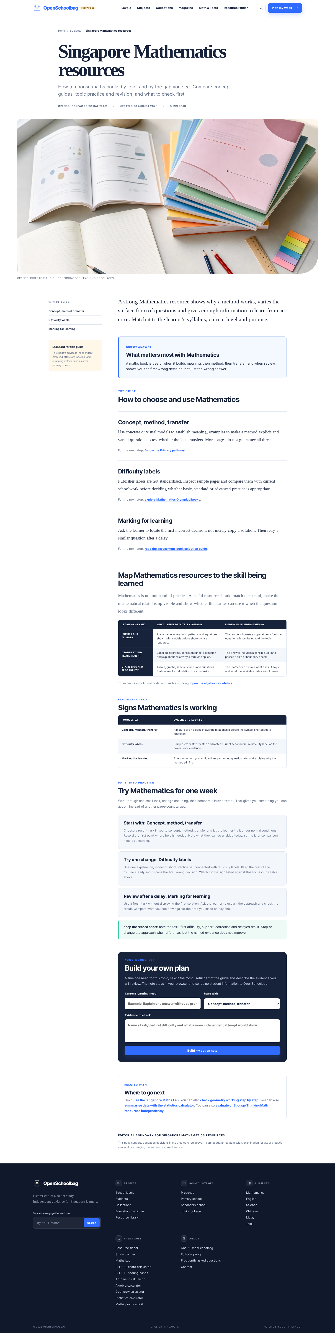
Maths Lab (123, 1260)
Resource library (127, 1217)
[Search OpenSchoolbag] (261, 8)
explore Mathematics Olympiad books (172, 499)
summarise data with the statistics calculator (159, 1105)
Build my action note (202, 1050)
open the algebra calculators (211, 683)
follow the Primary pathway (165, 450)
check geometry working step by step (229, 1100)
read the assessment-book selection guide (176, 548)
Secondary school (193, 1205)
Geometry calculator (130, 1291)
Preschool (188, 1192)
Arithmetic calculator (130, 1279)
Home (62, 30)
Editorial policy (191, 1254)
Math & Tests (208, 8)
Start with (211, 993)
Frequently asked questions (201, 1260)
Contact (186, 1267)
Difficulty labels (59, 320)
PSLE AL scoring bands (132, 1273)
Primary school (191, 1199)
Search (91, 1222)
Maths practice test (129, 1304)
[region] (202, 648)
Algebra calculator (128, 1285)
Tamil (249, 1224)
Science (251, 1205)
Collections (164, 8)
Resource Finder (236, 8)
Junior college (191, 1211)
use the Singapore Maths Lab (156, 1100)
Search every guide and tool (52, 1213)
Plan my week (285, 8)
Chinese (252, 1211)
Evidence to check (138, 1015)
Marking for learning (62, 329)
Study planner (125, 1254)
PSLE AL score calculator (133, 1267)
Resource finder (127, 1248)
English (251, 1199)
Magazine (186, 8)
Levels (126, 8)
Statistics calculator (129, 1298)
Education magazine (130, 1211)
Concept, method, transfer (66, 311)
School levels (125, 1192)
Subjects (143, 8)
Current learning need (141, 993)
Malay (250, 1217)
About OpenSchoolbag (197, 1248)
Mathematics (255, 1192)
